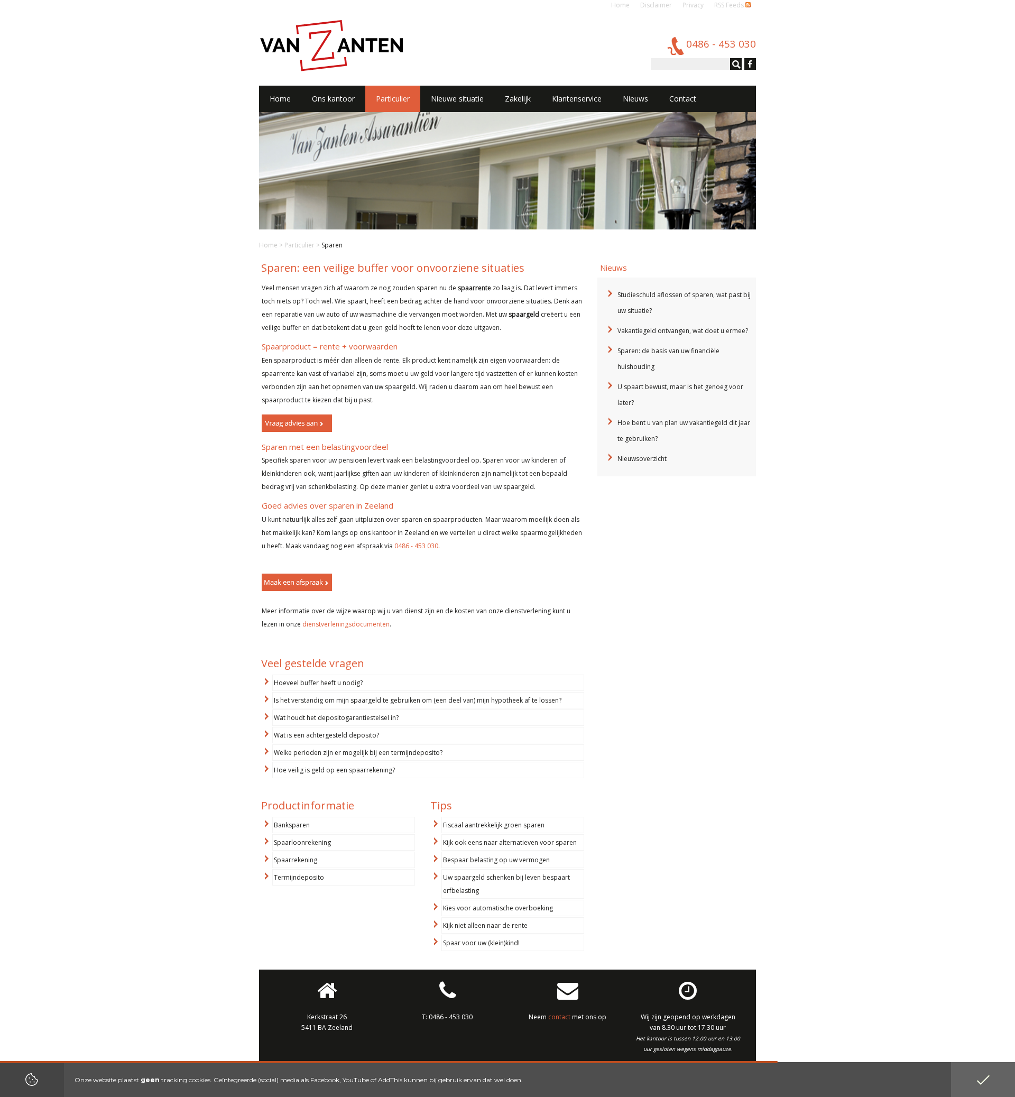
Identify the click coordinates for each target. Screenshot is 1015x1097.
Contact (682, 99)
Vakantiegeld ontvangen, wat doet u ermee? (682, 330)
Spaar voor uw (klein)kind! (481, 942)
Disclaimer (656, 5)
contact (559, 1016)
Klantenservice (577, 99)
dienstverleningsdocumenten (346, 624)
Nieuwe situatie (457, 99)
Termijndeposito (299, 877)
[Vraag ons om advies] (297, 423)
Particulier (299, 245)
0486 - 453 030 (416, 545)
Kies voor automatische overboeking (498, 908)
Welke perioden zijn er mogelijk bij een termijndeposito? (358, 752)
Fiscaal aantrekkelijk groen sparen (494, 825)
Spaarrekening (295, 859)
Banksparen (292, 825)
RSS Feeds (729, 5)
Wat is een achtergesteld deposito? (326, 735)
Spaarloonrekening (302, 842)
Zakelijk (518, 99)
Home (620, 5)
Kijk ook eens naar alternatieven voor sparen (510, 842)
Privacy (693, 5)
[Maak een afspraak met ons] (297, 582)
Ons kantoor (333, 99)
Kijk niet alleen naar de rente (485, 925)
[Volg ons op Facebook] (749, 64)
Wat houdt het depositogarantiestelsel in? (336, 717)
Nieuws (635, 99)
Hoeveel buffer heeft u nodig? (318, 682)
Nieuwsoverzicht (642, 458)
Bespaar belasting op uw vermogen (496, 859)
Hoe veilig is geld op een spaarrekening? (334, 770)
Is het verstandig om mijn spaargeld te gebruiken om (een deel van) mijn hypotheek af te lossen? (417, 700)
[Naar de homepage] (331, 45)
